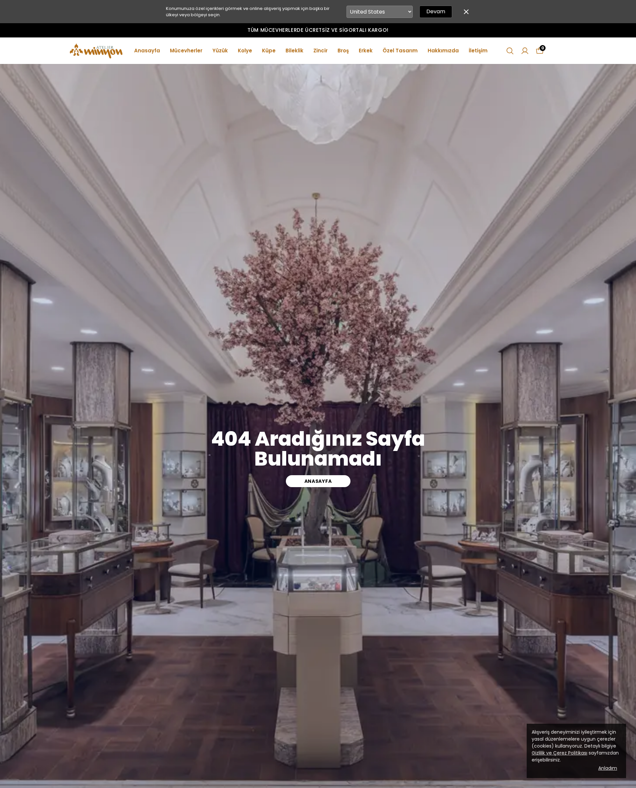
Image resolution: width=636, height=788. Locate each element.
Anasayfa (147, 50)
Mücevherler (186, 50)
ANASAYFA (318, 481)
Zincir (320, 50)
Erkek (366, 50)
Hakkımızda (443, 50)
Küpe (269, 50)
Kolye (245, 50)
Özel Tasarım (400, 50)
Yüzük (220, 50)
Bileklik (294, 50)
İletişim (478, 50)
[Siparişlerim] (525, 51)
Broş (343, 50)
